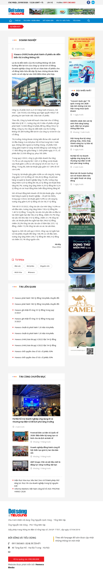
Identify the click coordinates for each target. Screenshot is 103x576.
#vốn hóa (18, 272)
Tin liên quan (27, 286)
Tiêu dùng (76, 20)
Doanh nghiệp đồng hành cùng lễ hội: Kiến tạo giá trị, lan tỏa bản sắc (45, 450)
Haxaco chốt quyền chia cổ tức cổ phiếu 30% (34, 351)
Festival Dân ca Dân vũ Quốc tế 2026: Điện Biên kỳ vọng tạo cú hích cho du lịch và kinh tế (44, 435)
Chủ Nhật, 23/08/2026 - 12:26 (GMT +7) (25, 2)
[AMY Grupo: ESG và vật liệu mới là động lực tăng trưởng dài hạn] (20, 466)
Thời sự (17, 20)
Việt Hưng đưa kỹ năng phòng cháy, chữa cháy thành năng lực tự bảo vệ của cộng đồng (81, 142)
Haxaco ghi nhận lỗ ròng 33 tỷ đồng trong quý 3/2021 (34, 311)
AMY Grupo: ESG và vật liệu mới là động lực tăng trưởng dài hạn (45, 463)
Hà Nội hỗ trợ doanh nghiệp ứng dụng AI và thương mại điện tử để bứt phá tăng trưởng (33, 420)
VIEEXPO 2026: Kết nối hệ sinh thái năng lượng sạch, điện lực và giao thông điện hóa (81, 125)
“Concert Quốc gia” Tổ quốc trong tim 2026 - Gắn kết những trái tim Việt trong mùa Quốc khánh (80, 106)
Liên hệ (50, 2)
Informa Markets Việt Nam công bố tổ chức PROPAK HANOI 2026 (37, 490)
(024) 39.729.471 (33, 543)
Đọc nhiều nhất (83, 90)
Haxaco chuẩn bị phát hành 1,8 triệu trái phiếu (34, 327)
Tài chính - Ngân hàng (31, 20)
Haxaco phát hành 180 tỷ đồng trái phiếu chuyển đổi (37, 298)
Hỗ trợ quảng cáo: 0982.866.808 (26, 559)
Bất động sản (48, 20)
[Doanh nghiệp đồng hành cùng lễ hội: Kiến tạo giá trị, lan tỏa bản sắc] (20, 451)
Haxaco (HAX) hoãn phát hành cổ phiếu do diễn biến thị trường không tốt (37, 56)
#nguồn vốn (44, 266)
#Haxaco (31, 272)
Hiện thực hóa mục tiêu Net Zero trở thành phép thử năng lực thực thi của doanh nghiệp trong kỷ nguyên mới (36, 483)
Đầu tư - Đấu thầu (63, 20)
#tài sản (18, 266)
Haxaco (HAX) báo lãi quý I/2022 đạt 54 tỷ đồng (35, 339)
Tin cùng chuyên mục (32, 376)
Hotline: (66, 2)
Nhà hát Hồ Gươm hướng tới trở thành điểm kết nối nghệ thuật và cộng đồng (81, 177)
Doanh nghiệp (27, 40)
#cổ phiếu (30, 266)
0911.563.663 (18, 543)
